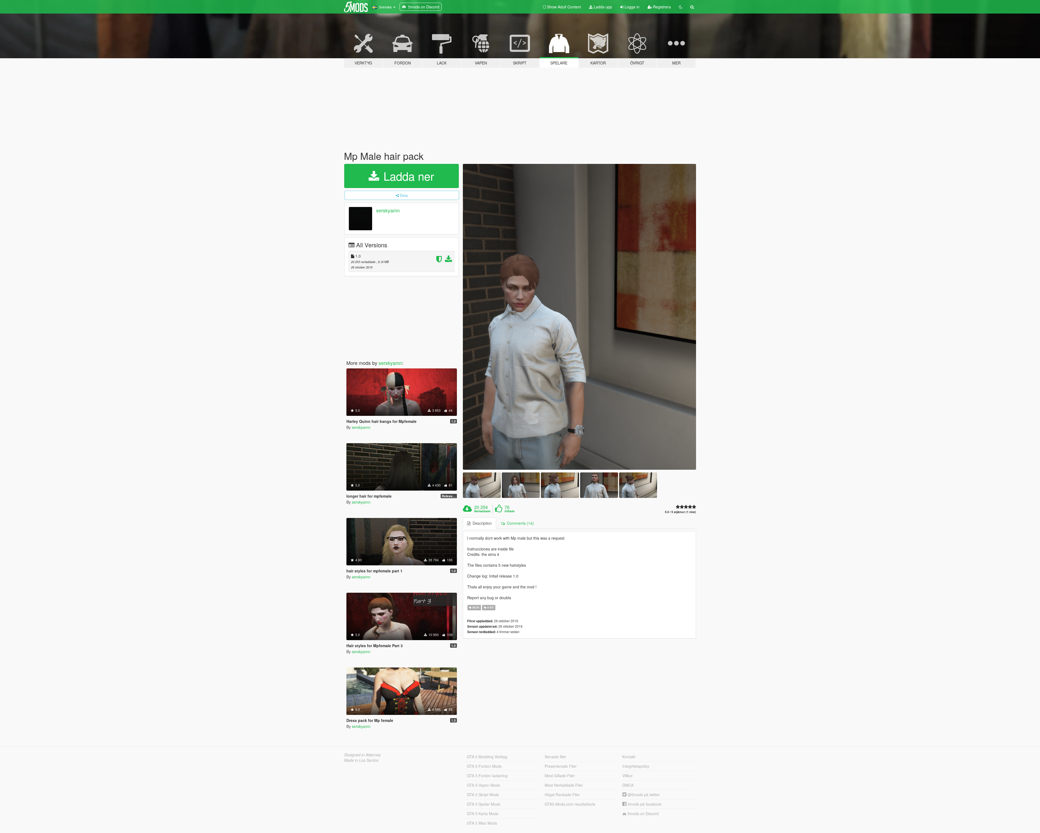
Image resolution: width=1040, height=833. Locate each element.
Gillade (510, 511)
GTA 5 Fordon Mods (484, 766)
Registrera (661, 6)
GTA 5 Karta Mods (482, 813)
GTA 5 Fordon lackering (487, 775)
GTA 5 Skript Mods (483, 794)
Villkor (627, 775)
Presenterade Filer (561, 766)
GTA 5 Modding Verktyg (487, 756)
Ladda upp (602, 6)
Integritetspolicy (635, 766)
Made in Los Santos (361, 760)
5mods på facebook (643, 804)
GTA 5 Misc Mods (482, 823)
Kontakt (628, 756)
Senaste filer (555, 756)
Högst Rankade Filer (562, 794)
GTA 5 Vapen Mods (483, 785)
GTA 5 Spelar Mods (483, 804)
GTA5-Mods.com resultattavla (570, 804)
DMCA (627, 785)
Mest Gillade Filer (560, 775)
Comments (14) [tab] (519, 523)
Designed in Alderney (362, 754)
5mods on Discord (642, 813)
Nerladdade (482, 511)
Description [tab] (481, 523)
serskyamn (388, 210)
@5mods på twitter (643, 794)
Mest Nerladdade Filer (564, 785)
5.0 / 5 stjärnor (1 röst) (680, 511)
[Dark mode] (680, 7)
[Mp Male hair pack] (579, 317)
